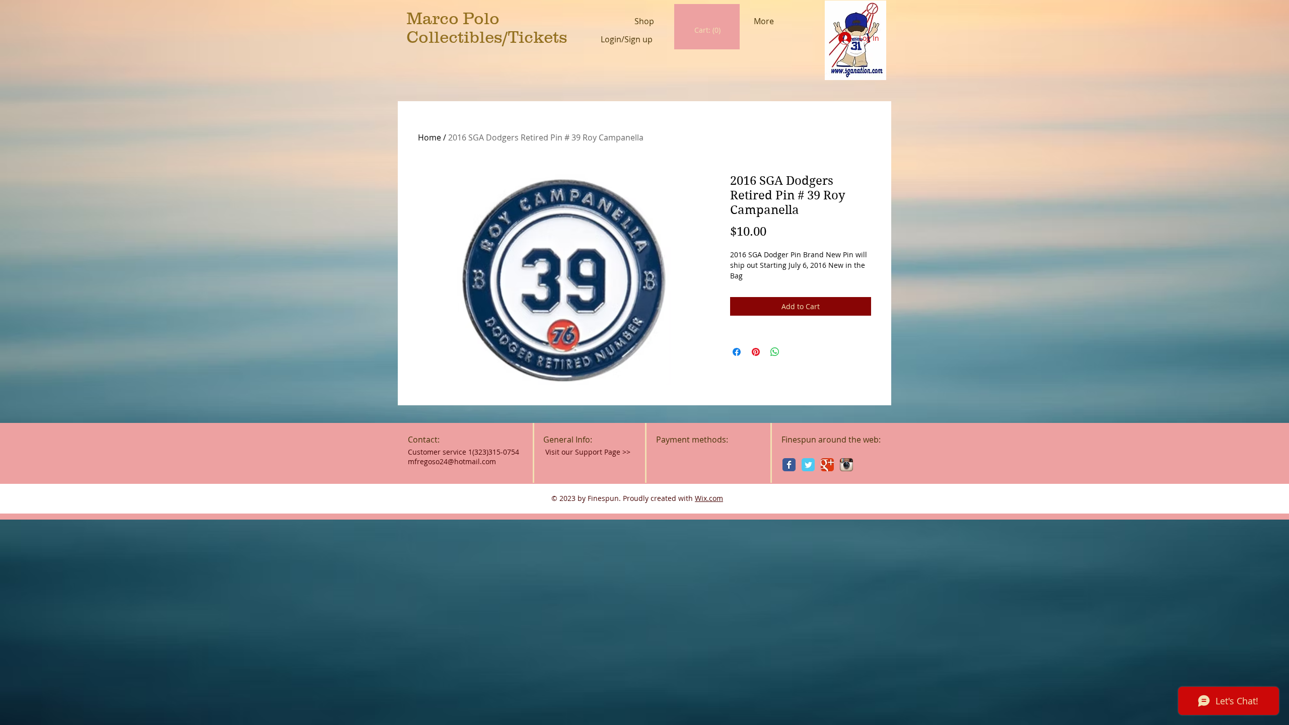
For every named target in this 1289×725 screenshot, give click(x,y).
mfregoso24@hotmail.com (452, 461)
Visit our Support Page (587, 452)
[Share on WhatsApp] (775, 352)
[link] (707, 30)
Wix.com (709, 498)
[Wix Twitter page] (808, 464)
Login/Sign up (627, 39)
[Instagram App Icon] (846, 464)
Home (429, 137)
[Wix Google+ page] (827, 464)
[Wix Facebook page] (789, 464)
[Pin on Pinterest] (756, 352)
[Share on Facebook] (737, 352)
